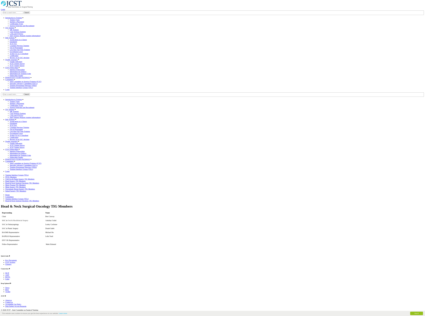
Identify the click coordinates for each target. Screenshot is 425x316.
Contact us (9, 302)
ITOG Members (11, 177)
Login (3, 9)
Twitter (7, 292)
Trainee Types (15, 20)
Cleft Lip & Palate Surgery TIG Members (19, 179)
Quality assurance (11, 60)
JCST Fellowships (11, 68)
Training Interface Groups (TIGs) (21, 88)
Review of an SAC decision (19, 58)
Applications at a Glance (18, 40)
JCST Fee (13, 44)
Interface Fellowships (17, 70)
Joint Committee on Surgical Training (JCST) (25, 82)
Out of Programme (16, 48)
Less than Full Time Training (20, 50)
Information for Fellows (18, 72)
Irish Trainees (10, 38)
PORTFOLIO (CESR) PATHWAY (17, 78)
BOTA (7, 277)
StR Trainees (14, 30)
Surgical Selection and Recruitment (22, 26)
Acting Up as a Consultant (19, 54)
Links (7, 279)
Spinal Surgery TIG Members (15, 191)
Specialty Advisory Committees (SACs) (24, 84)
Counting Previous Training (19, 46)
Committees (9, 80)
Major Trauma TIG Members (15, 185)
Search (26, 94)
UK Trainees (9, 28)
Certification (14, 56)
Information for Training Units (20, 74)
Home (7, 195)
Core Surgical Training (18, 32)
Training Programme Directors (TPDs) (23, 86)
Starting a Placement (17, 22)
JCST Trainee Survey (17, 64)
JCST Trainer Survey (17, 66)
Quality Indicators (16, 62)
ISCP (7, 273)
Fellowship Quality (16, 76)
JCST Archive (10, 262)
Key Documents (11, 260)
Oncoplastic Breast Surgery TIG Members (20, 189)
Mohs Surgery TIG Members (15, 187)
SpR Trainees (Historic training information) (25, 36)
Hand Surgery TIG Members (15, 181)
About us (8, 300)
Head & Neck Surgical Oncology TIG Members (22, 183)
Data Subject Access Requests (15, 306)
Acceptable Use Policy (13, 304)
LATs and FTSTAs (16, 34)
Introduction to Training (13, 18)
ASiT (7, 275)
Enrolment (13, 42)
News (7, 288)
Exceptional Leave (16, 52)
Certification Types (16, 24)
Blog (7, 290)
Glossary (8, 264)
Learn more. (63, 313)
